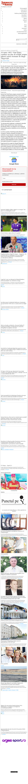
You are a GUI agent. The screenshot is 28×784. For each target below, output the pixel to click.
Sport (25, 21)
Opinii (25, 18)
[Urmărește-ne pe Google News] (14, 161)
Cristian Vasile (5, 60)
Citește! (4, 215)
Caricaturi (24, 28)
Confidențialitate (14, 780)
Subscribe (14, 184)
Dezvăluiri (24, 15)
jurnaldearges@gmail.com (11, 749)
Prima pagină (23, 8)
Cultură (25, 20)
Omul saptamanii (22, 33)
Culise (25, 30)
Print (25, 25)
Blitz (25, 26)
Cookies (22, 780)
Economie (24, 16)
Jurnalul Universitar (22, 31)
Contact (6, 780)
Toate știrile (24, 10)
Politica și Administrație (21, 13)
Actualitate (24, 11)
